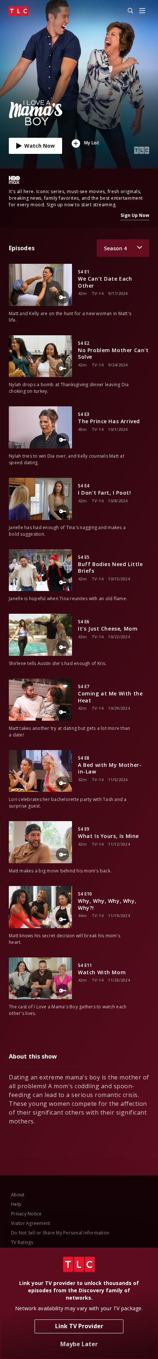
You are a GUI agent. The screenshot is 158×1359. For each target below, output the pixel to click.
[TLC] (19, 11)
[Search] (127, 11)
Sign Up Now (135, 215)
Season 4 (115, 248)
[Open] (142, 11)
